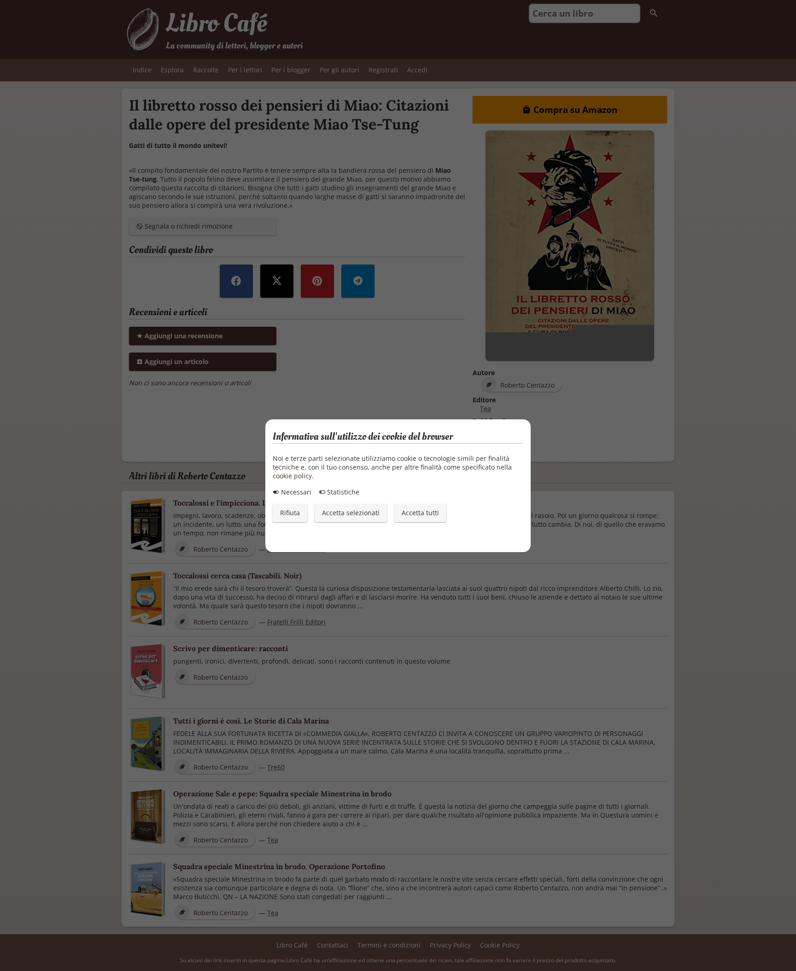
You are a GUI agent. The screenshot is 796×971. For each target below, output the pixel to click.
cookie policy (292, 475)
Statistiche (342, 492)
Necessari (295, 492)
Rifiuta (290, 512)
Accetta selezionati (351, 512)
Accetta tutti (420, 512)
